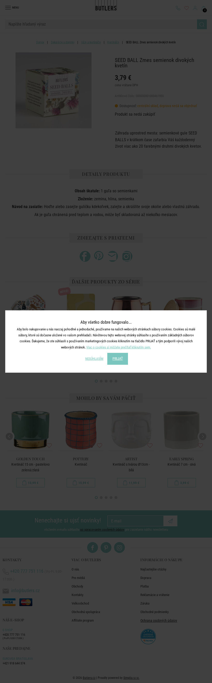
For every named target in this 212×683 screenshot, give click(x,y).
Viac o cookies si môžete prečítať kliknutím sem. (118, 347)
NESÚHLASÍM (94, 359)
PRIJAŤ (117, 358)
